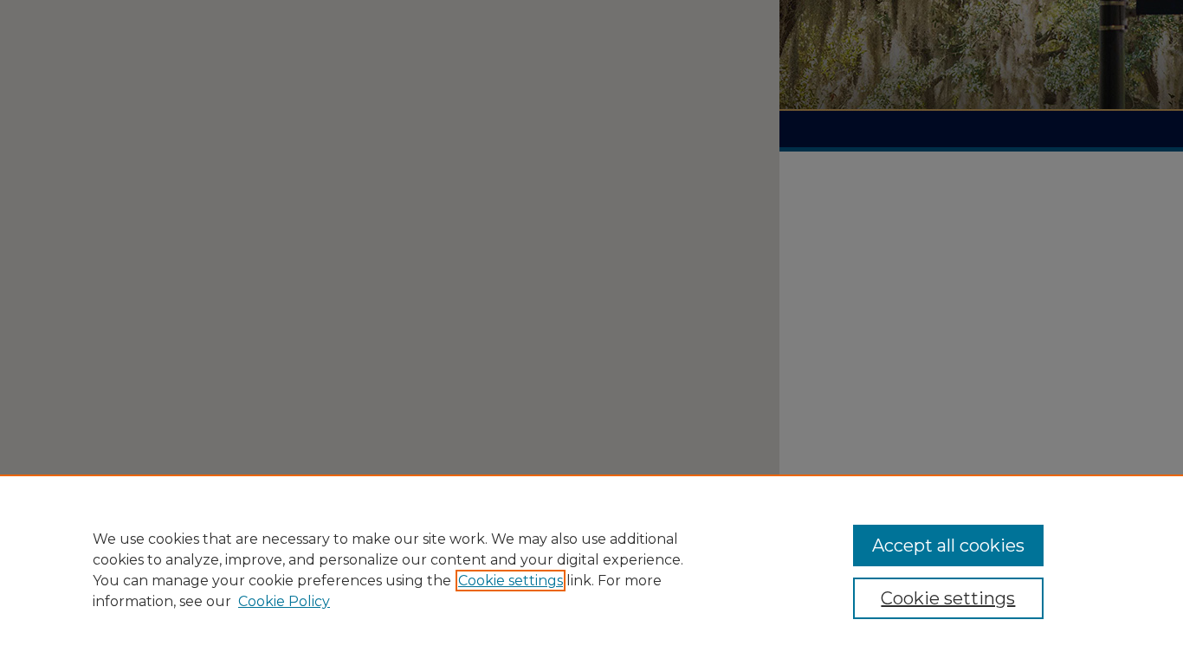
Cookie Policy (284, 601)
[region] (591, 570)
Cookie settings (510, 580)
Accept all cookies (948, 545)
